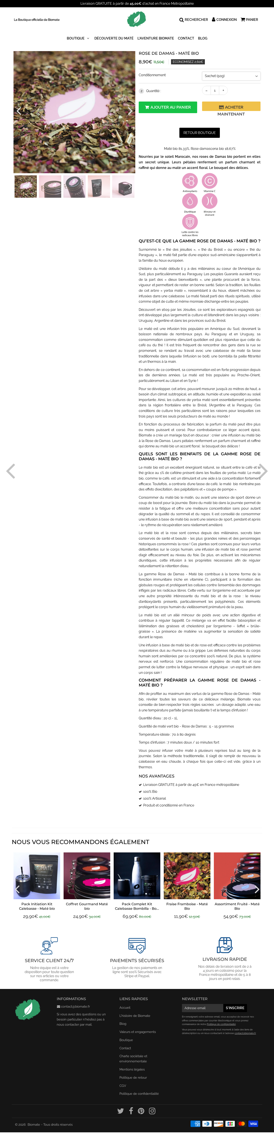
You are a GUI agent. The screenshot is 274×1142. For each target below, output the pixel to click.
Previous (18, 110)
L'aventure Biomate (155, 38)
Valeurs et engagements (137, 1032)
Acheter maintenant (231, 108)
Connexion (226, 20)
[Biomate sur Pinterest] (141, 1113)
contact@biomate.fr (75, 1006)
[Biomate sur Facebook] (131, 1113)
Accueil (124, 1008)
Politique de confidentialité (139, 1094)
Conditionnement (152, 75)
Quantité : (151, 91)
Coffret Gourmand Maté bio (87, 906)
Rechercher (196, 20)
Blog (202, 38)
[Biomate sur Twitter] (121, 1113)
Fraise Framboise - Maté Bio (187, 906)
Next (130, 110)
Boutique (76, 38)
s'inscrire (235, 1008)
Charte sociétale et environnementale (133, 1058)
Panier (252, 20)
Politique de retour (133, 1078)
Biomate (34, 1125)
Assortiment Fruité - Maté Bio (237, 906)
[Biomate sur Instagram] (152, 1113)
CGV (122, 1086)
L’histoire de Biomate (134, 1016)
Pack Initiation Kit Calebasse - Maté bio (37, 906)
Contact (186, 38)
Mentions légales (132, 1069)
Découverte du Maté (114, 38)
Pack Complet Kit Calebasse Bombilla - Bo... (137, 906)
